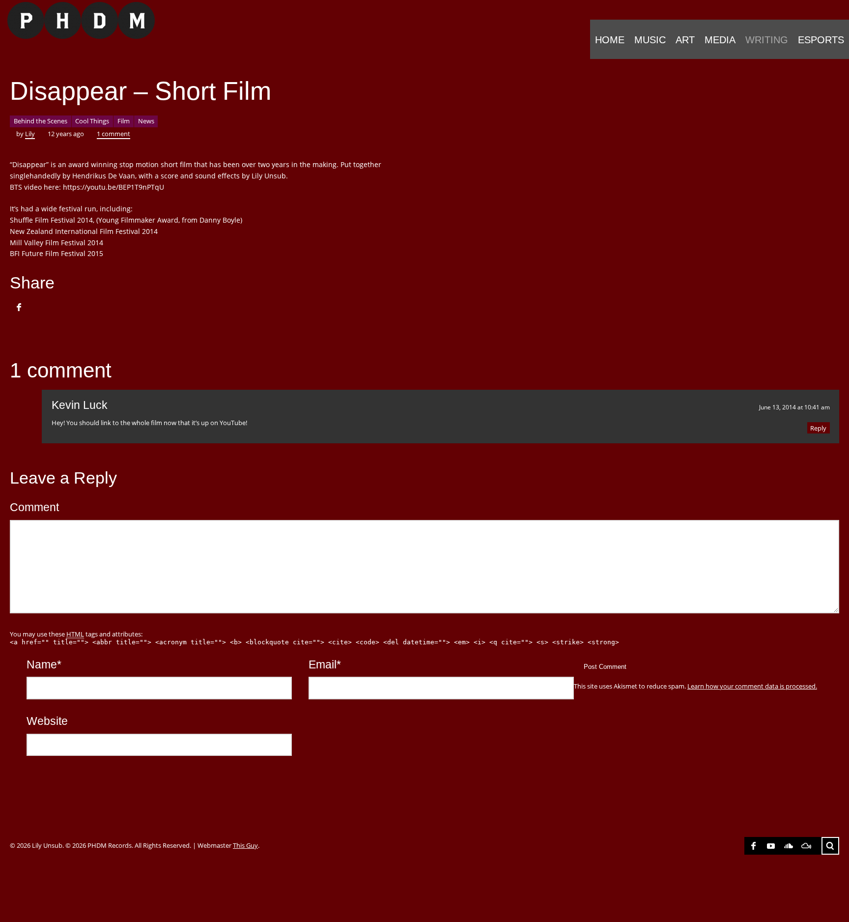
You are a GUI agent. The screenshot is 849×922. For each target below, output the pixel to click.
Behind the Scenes (40, 120)
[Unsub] (77, 20)
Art (685, 39)
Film (123, 120)
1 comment (113, 133)
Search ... (830, 846)
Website (47, 721)
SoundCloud (788, 846)
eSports (821, 39)
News (146, 120)
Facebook (753, 846)
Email (325, 664)
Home (609, 39)
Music (650, 39)
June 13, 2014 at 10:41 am (794, 407)
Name (44, 664)
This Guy (245, 845)
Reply (818, 428)
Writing (766, 39)
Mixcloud (806, 846)
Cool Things (92, 120)
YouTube (771, 846)
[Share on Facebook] (19, 307)
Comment (34, 507)
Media (720, 39)
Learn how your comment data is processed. (752, 686)
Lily (30, 133)
